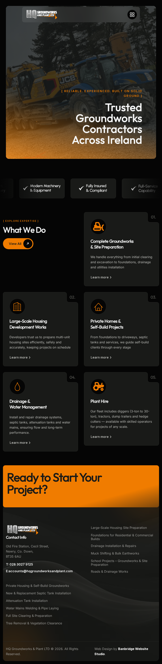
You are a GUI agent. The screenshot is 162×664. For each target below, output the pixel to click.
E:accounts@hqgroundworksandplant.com (39, 571)
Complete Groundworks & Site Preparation (112, 244)
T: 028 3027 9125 (19, 564)
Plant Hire (99, 401)
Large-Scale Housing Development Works (28, 324)
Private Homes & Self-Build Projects (106, 324)
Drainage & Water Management (28, 404)
